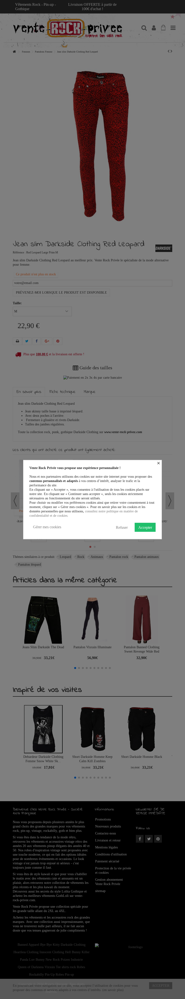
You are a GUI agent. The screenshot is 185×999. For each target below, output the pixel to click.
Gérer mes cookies (47, 527)
